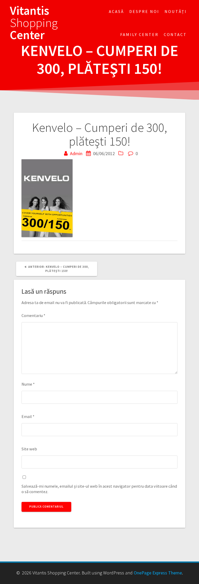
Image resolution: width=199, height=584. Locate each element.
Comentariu (33, 315)
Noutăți (176, 11)
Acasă (116, 11)
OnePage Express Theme (158, 573)
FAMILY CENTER (139, 34)
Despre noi (144, 11)
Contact (175, 34)
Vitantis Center (34, 23)
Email (28, 416)
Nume (28, 384)
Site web (29, 448)
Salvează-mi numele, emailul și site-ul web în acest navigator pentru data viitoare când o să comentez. (99, 489)
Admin (76, 153)
